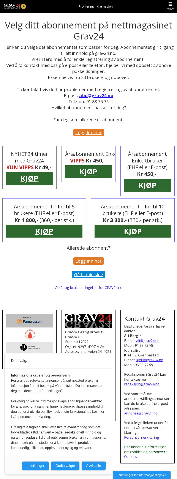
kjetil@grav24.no (149, 360)
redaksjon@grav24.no (142, 384)
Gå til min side (88, 274)
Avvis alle (93, 466)
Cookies (130, 456)
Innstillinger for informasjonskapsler (142, 475)
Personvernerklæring (141, 437)
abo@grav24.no (96, 95)
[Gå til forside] (14, 6)
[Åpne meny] (170, 4)
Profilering (86, 6)
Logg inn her (89, 133)
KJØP (29, 178)
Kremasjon (104, 6)
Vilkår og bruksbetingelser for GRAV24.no (88, 287)
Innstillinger (35, 466)
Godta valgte (65, 466)
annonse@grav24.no (141, 413)
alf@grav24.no (148, 340)
